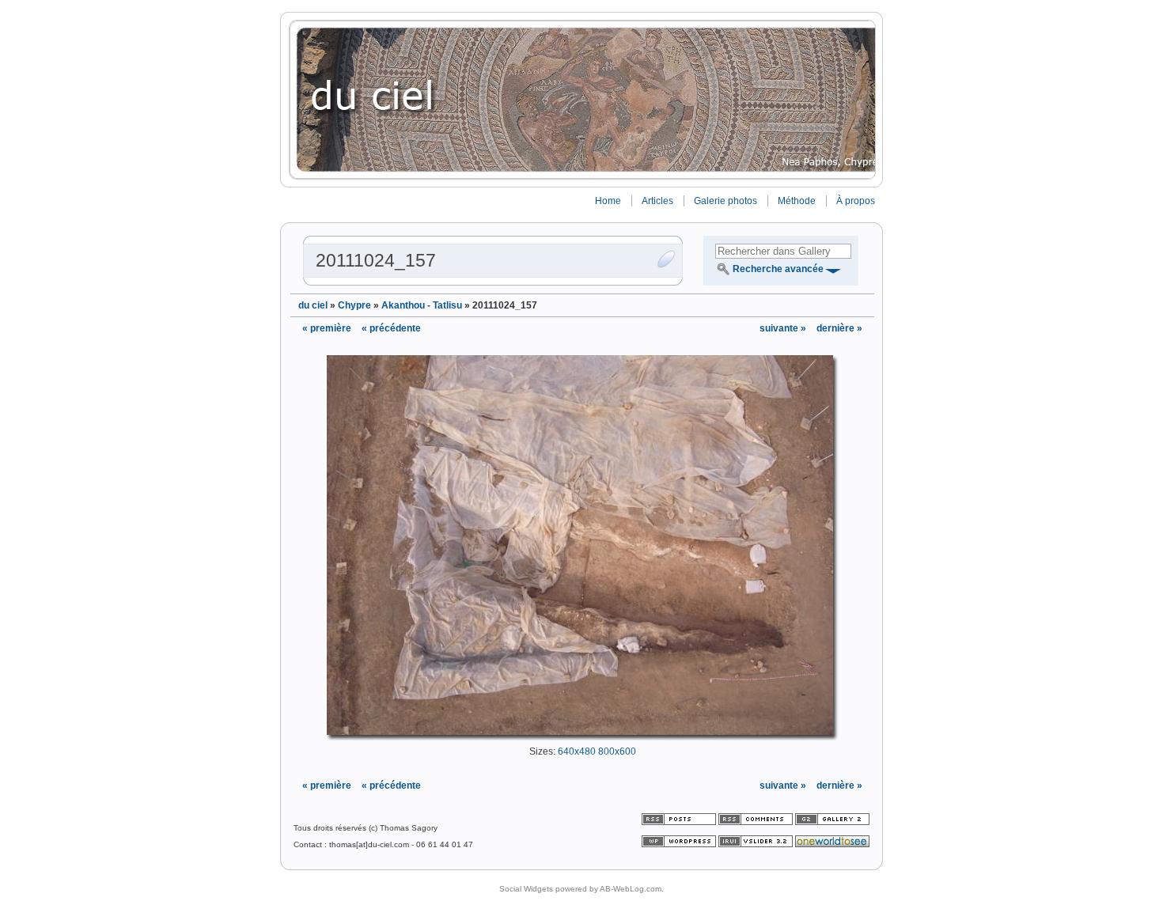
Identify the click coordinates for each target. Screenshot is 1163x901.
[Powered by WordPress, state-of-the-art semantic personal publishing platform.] (680, 844)
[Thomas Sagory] (581, 100)
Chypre (354, 305)
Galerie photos (725, 200)
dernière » (839, 328)
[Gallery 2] (832, 822)
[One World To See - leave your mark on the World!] (832, 844)
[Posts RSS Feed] (680, 822)
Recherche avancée (778, 268)
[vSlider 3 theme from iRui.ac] (756, 844)
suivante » (784, 328)
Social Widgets (526, 888)
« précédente (391, 328)
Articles (657, 200)
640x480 (577, 751)
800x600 (617, 751)
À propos (855, 200)
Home (608, 200)
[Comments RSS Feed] (755, 822)
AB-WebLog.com (630, 888)
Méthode (797, 200)
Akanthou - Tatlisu (421, 305)
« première (326, 328)
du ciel (313, 305)
